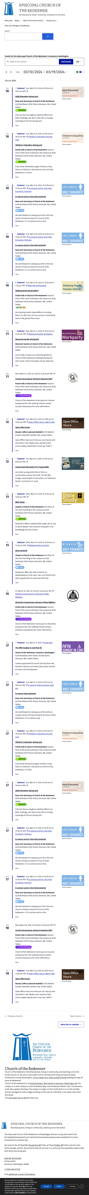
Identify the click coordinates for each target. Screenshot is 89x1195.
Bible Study (20, 502)
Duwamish (33, 1145)
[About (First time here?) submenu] (43, 20)
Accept (46, 1186)
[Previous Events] (6, 72)
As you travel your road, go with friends (49, 1078)
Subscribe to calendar (69, 1024)
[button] (79, 72)
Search (7, 31)
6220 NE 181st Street (12, 1158)
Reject (59, 1186)
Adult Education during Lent (26, 96)
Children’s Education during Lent (28, 145)
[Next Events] (10, 72)
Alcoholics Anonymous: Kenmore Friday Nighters (35, 602)
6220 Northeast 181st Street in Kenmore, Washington (52, 1083)
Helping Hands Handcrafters (26, 291)
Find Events (66, 62)
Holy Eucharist (21, 551)
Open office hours (22, 427)
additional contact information (22, 1174)
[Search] (47, 36)
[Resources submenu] (56, 20)
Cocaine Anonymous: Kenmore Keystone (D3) (33, 379)
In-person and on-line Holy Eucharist (30, 197)
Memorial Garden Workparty (27, 339)
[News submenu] (20, 20)
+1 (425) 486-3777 (11, 1169)
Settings (72, 1186)
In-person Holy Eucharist (25, 694)
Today (18, 72)
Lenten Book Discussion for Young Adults (32, 467)
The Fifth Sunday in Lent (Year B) (28, 648)
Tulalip (57, 1145)
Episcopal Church (15, 1098)
